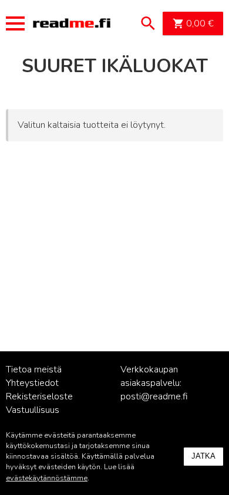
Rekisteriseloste (39, 396)
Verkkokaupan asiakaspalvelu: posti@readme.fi (154, 383)
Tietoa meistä (34, 369)
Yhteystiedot (32, 383)
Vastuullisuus (32, 410)
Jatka (203, 456)
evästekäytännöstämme (46, 478)
